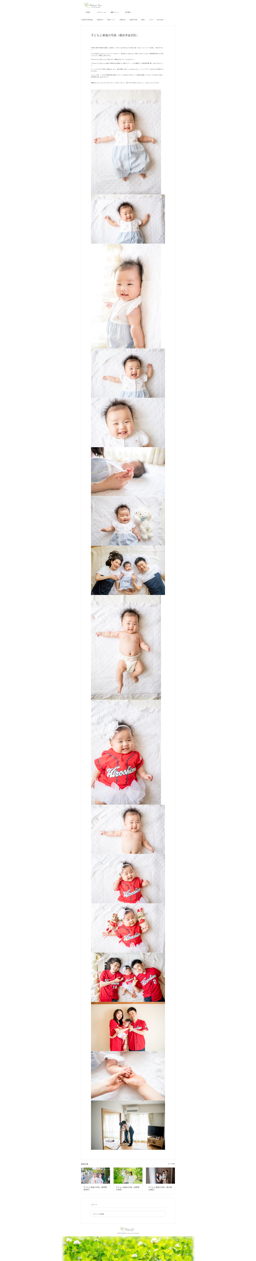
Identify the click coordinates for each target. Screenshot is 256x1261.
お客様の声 (100, 19)
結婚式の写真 (133, 19)
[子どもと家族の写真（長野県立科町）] (128, 1176)
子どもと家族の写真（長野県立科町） (127, 1188)
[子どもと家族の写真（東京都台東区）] (160, 1176)
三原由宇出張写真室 (87, 19)
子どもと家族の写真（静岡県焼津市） (95, 1188)
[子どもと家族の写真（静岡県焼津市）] (95, 1176)
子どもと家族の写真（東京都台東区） (160, 1188)
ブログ (151, 19)
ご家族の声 (122, 19)
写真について (111, 19)
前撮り (143, 19)
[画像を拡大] (126, 142)
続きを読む (160, 19)
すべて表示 (171, 1164)
